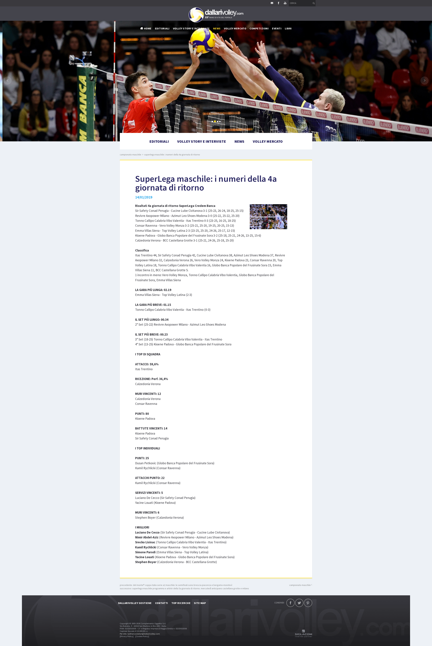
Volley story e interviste (191, 28)
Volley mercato (235, 28)
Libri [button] (288, 28)
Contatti (161, 603)
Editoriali (162, 28)
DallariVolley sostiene (135, 603)
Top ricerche (181, 603)
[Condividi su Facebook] (290, 603)
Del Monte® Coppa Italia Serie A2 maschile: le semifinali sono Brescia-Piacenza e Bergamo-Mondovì (182, 585)
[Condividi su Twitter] (299, 603)
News (239, 141)
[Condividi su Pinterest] (308, 603)
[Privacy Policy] (126, 636)
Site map (200, 603)
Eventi (276, 28)
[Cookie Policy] (142, 636)
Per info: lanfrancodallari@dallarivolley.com (140, 633)
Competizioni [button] (259, 28)
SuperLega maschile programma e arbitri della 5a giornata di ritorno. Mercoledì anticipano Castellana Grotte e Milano (190, 588)
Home (148, 28)
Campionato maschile (130, 154)
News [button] (217, 28)
